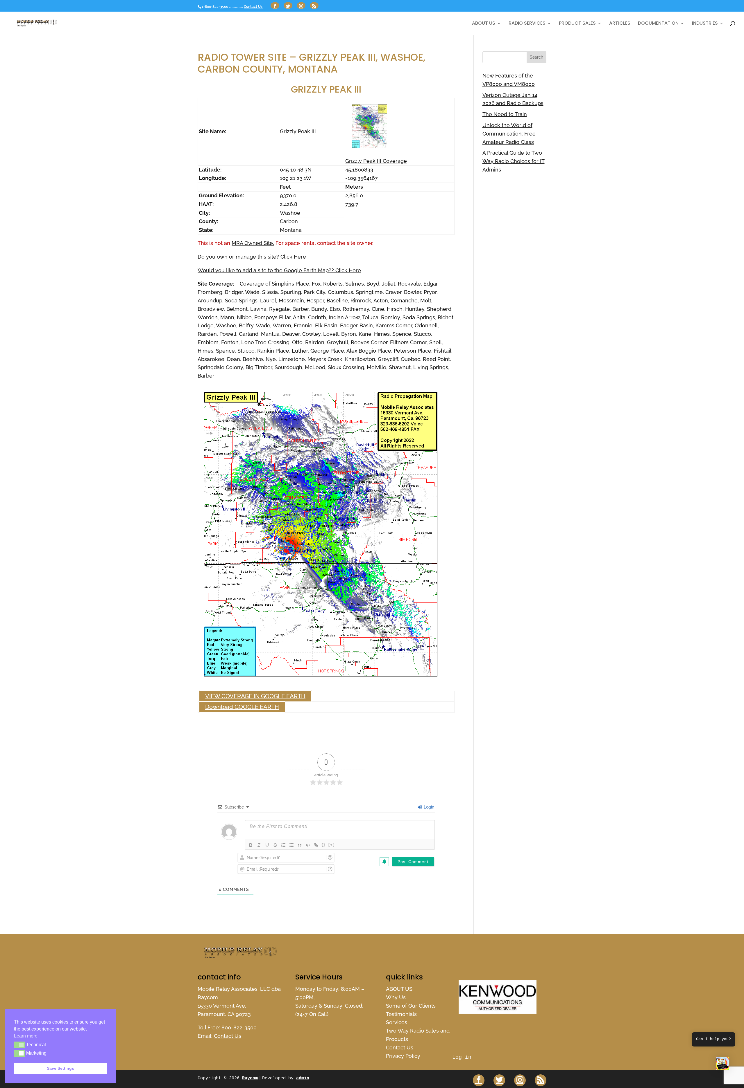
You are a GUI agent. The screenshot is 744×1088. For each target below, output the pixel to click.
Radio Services (527, 23)
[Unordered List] (291, 845)
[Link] (316, 845)
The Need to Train (504, 114)
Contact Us (253, 7)
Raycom (250, 1078)
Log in (461, 1057)
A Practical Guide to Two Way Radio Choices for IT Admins (513, 161)
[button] (722, 1065)
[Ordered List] (283, 845)
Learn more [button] (25, 1035)
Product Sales (577, 23)
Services (396, 1022)
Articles (619, 23)
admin (302, 1078)
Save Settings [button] (60, 1068)
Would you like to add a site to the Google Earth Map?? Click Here (279, 270)
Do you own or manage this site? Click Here (252, 257)
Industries (705, 23)
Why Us (396, 997)
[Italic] (259, 845)
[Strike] (275, 845)
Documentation (658, 23)
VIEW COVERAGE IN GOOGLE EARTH (255, 696)
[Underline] (267, 845)
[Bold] (251, 845)
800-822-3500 (239, 1027)
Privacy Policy (403, 1056)
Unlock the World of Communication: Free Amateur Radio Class (509, 133)
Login (428, 807)
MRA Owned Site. (253, 243)
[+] (331, 844)
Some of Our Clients (411, 1006)
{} (323, 844)
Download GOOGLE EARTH (242, 706)
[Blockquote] (300, 845)
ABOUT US (483, 23)
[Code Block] (308, 845)
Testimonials (401, 1014)
